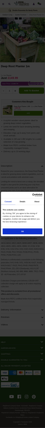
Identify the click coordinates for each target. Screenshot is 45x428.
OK (22, 231)
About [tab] (36, 201)
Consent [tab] (8, 201)
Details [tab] (22, 201)
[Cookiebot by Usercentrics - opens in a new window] (32, 195)
